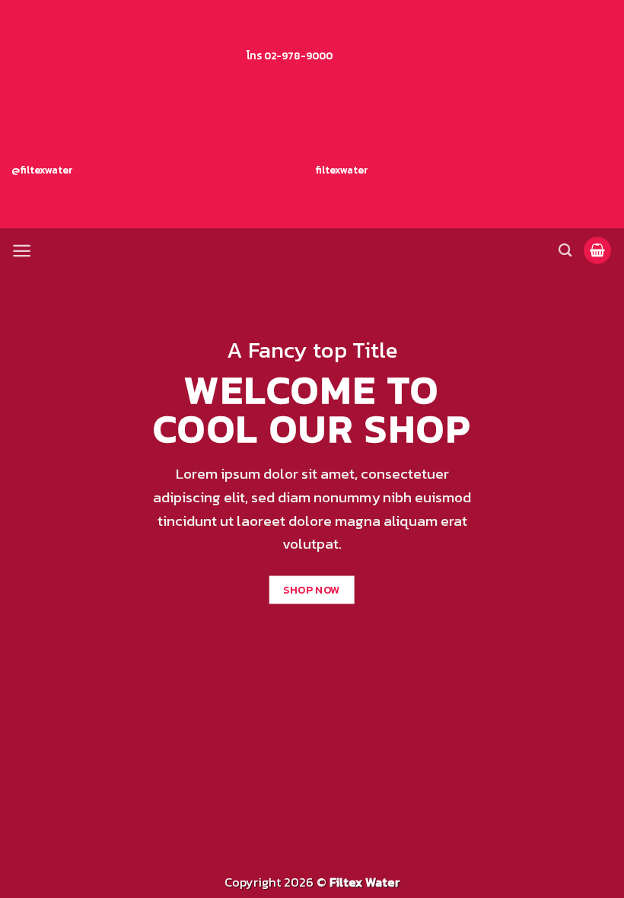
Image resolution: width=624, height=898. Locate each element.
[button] (21, 251)
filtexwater (340, 169)
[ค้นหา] (565, 250)
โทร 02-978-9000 (289, 55)
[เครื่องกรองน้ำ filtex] (312, 250)
